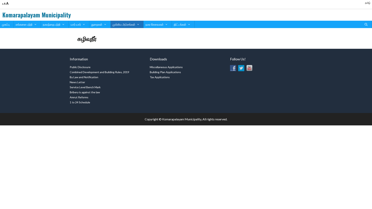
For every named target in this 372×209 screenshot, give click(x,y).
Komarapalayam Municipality (36, 14)
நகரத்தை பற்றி (51, 24)
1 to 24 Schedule (80, 102)
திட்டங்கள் (180, 24)
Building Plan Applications (165, 72)
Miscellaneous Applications (166, 67)
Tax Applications (160, 77)
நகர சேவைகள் (155, 24)
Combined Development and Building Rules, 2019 (99, 72)
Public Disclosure (80, 67)
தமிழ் (367, 2)
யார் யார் (76, 24)
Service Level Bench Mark (85, 87)
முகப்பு (6, 24)
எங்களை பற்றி (24, 24)
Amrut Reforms (79, 97)
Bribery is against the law (85, 92)
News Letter (77, 82)
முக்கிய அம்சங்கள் (124, 24)
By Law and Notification (84, 77)
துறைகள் (96, 24)
